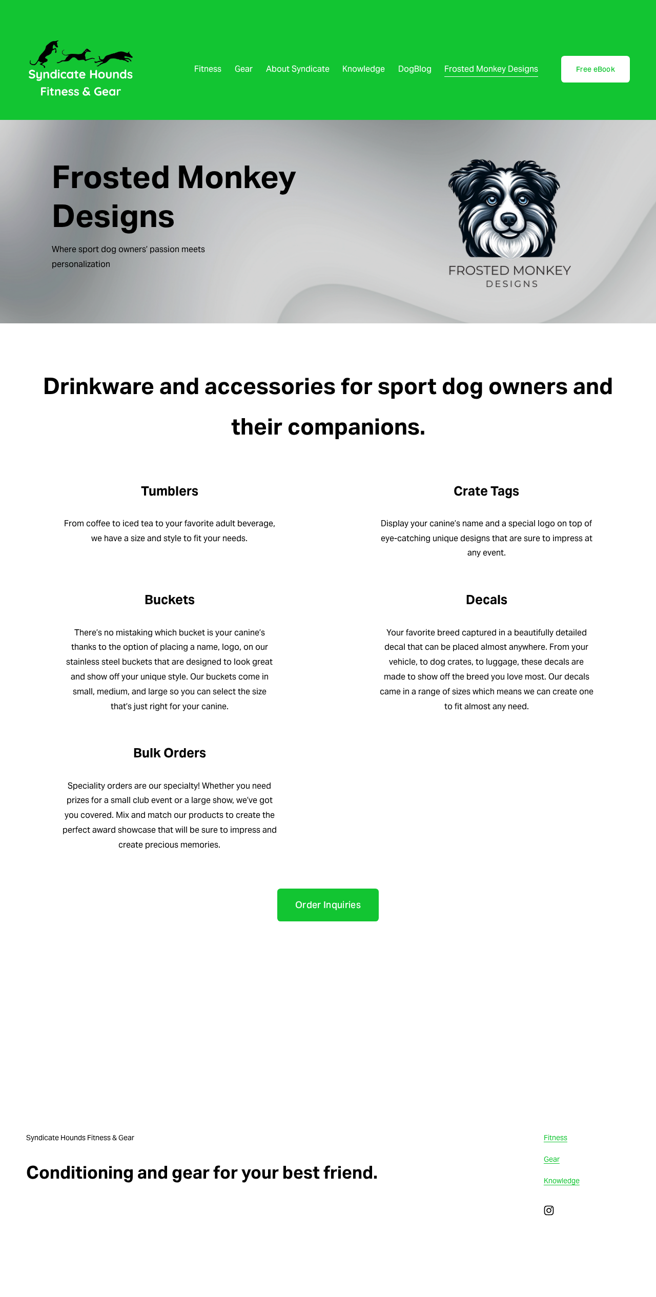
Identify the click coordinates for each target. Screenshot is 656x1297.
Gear (244, 69)
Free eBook (595, 69)
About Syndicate (298, 69)
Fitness (207, 69)
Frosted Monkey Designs (491, 69)
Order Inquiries (328, 905)
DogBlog (415, 69)
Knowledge (363, 69)
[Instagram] (549, 1210)
